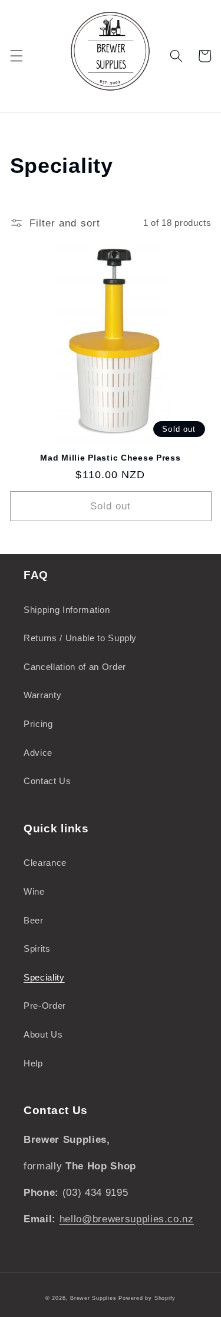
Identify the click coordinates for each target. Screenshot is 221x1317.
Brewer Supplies (94, 1298)
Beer (34, 920)
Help (33, 1063)
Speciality (44, 977)
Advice (38, 753)
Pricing (38, 724)
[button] (16, 56)
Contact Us (47, 781)
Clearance (45, 863)
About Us (43, 1034)
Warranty (42, 695)
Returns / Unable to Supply (80, 638)
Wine (34, 891)
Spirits (37, 948)
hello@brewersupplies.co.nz (127, 1218)
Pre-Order (45, 1006)
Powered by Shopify (147, 1298)
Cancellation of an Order (75, 667)
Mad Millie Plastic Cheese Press (110, 457)
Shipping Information (67, 610)
